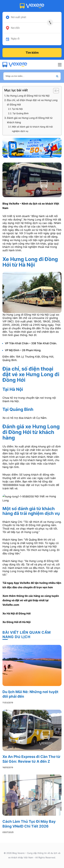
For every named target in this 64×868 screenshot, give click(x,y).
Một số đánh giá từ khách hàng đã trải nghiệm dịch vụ (32, 128)
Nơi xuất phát (18, 17)
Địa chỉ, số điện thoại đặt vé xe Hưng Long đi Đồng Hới (32, 102)
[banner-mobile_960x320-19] (32, 147)
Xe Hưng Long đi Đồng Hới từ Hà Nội (28, 95)
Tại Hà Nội (17, 109)
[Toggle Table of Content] (54, 90)
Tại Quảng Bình (20, 113)
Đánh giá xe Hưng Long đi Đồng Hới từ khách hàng (30, 120)
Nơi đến (15, 28)
